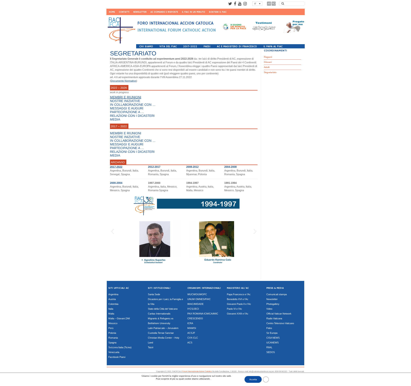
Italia (110, 308)
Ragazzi (268, 57)
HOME (112, 11)
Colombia (113, 304)
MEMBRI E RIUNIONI (125, 133)
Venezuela (113, 352)
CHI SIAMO (146, 46)
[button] (112, 231)
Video (269, 308)
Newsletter (272, 299)
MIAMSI (191, 328)
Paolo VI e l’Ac (234, 308)
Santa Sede (154, 294)
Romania (113, 337)
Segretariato (270, 72)
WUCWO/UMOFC (197, 294)
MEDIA (115, 155)
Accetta (253, 379)
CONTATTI (124, 11)
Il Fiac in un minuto (193, 11)
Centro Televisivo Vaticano (280, 323)
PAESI (207, 46)
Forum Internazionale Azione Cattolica (197, 371)
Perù (110, 328)
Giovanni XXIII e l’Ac (237, 313)
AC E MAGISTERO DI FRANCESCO (237, 46)
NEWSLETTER (140, 11)
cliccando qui (148, 380)
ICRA (190, 323)
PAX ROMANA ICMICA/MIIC (202, 313)
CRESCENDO (195, 318)
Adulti (267, 67)
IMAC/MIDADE (195, 304)
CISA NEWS (273, 337)
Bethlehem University (159, 323)
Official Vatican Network (278, 313)
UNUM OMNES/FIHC (199, 299)
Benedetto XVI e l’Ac (237, 299)
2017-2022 (190, 46)
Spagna (112, 342)
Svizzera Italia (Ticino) (119, 347)
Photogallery (272, 304)
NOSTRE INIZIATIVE (125, 137)
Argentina (113, 294)
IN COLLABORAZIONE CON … (133, 140)
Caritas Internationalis (159, 313)
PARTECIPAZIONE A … (127, 148)
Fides (269, 328)
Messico (112, 323)
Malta (111, 313)
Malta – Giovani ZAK (119, 318)
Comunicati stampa (276, 294)
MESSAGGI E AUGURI (126, 144)
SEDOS (270, 352)
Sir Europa (271, 333)
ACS (189, 342)
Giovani (268, 62)
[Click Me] (230, 3)
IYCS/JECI (193, 308)
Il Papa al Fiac (273, 46)
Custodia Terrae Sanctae (161, 333)
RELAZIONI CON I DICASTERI (132, 151)
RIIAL (269, 347)
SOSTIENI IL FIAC (218, 11)
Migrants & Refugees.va (160, 318)
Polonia (112, 333)
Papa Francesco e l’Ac (239, 294)
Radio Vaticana (274, 318)
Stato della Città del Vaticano (163, 308)
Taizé (150, 347)
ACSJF (191, 333)
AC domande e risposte (164, 11)
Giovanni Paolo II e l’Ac (239, 304)
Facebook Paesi (116, 357)
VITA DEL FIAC (168, 46)
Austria (112, 299)
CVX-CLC (192, 337)
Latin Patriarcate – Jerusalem (163, 328)
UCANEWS (272, 342)
